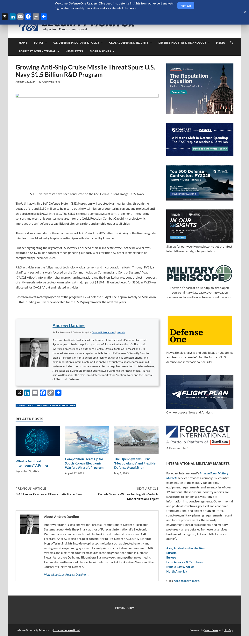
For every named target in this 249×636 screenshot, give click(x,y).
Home (23, 42)
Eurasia (171, 552)
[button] (121, 332)
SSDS (72, 405)
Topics (38, 42)
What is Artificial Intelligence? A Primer (32, 463)
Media (220, 42)
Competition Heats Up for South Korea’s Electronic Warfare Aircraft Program (84, 463)
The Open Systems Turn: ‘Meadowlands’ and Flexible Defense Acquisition (134, 463)
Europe (171, 557)
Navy (31, 405)
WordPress (211, 630)
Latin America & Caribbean (184, 562)
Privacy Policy (124, 607)
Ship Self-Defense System (52, 405)
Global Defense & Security (128, 42)
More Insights (100, 51)
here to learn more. (187, 580)
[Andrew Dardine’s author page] (34, 352)
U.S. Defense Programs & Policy (76, 42)
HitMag (228, 630)
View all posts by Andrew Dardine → (66, 574)
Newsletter (74, 51)
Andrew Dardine (51, 81)
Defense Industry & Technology (182, 42)
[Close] (245, 12)
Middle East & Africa (180, 566)
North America (176, 571)
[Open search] (231, 42)
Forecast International (37, 51)
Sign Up (186, 5)
